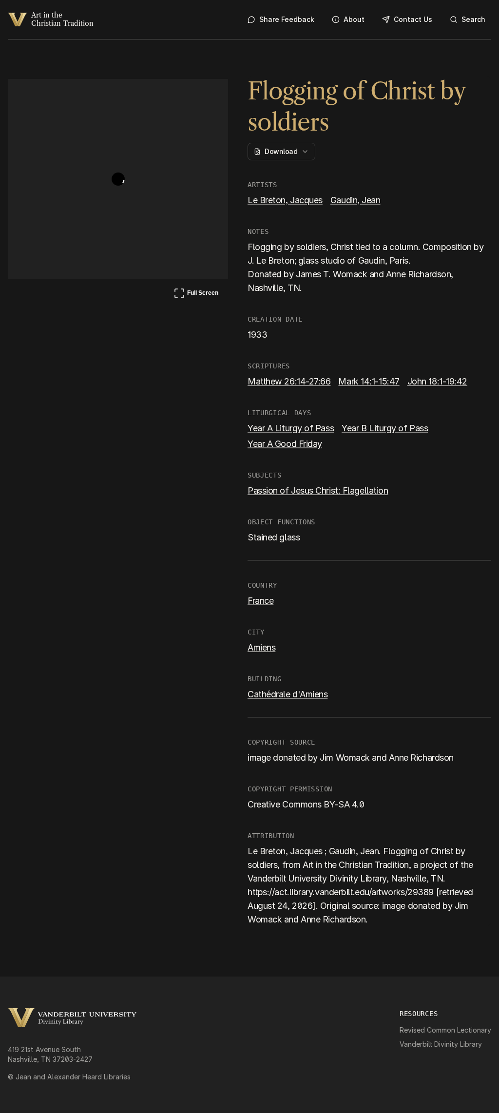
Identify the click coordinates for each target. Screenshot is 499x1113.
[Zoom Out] (207, 95)
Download (281, 151)
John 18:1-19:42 (437, 381)
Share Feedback (286, 19)
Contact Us (413, 19)
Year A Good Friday (285, 444)
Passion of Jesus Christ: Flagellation (318, 490)
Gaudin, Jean (355, 200)
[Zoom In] (184, 95)
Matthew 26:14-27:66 (289, 381)
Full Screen (195, 294)
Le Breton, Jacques (285, 200)
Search (473, 19)
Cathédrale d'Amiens (287, 694)
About (354, 19)
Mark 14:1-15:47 (368, 381)
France (260, 600)
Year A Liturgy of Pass (291, 428)
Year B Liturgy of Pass (385, 428)
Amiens (261, 647)
